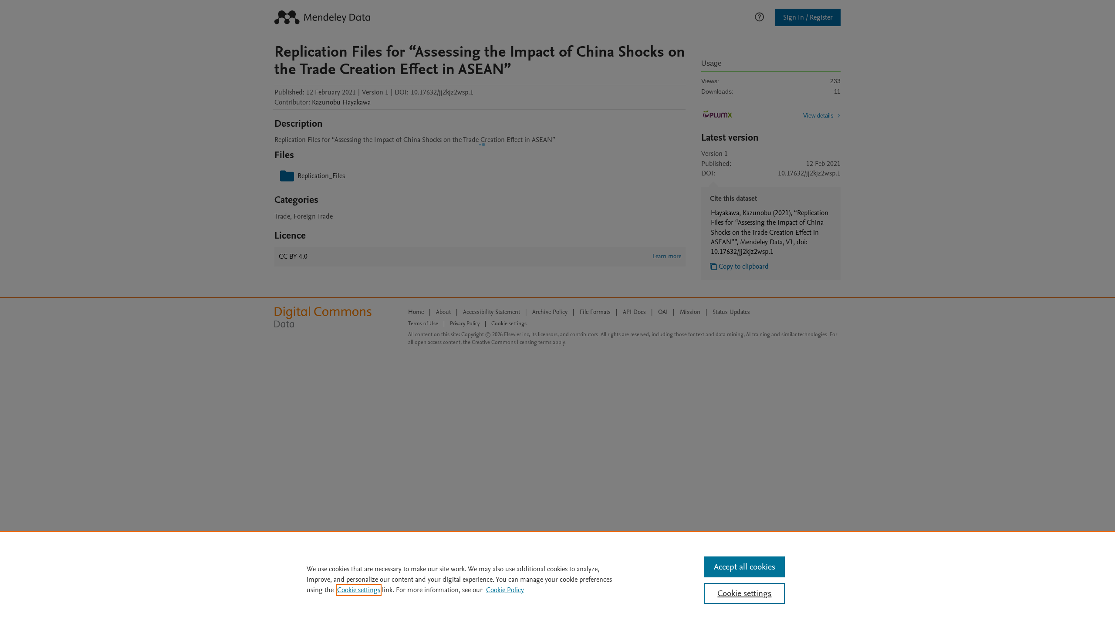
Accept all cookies (744, 567)
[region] (557, 579)
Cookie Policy (505, 590)
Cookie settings (358, 590)
